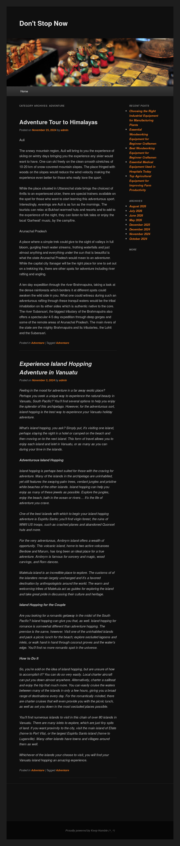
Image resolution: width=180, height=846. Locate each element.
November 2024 (139, 234)
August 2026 (137, 206)
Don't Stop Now (43, 23)
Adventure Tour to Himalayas (58, 122)
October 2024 (138, 239)
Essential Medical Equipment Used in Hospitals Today (142, 166)
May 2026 (135, 220)
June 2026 (136, 215)
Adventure (37, 343)
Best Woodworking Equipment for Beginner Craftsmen (142, 152)
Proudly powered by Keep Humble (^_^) (90, 830)
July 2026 (135, 211)
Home (24, 91)
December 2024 (139, 229)
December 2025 (139, 224)
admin (64, 130)
